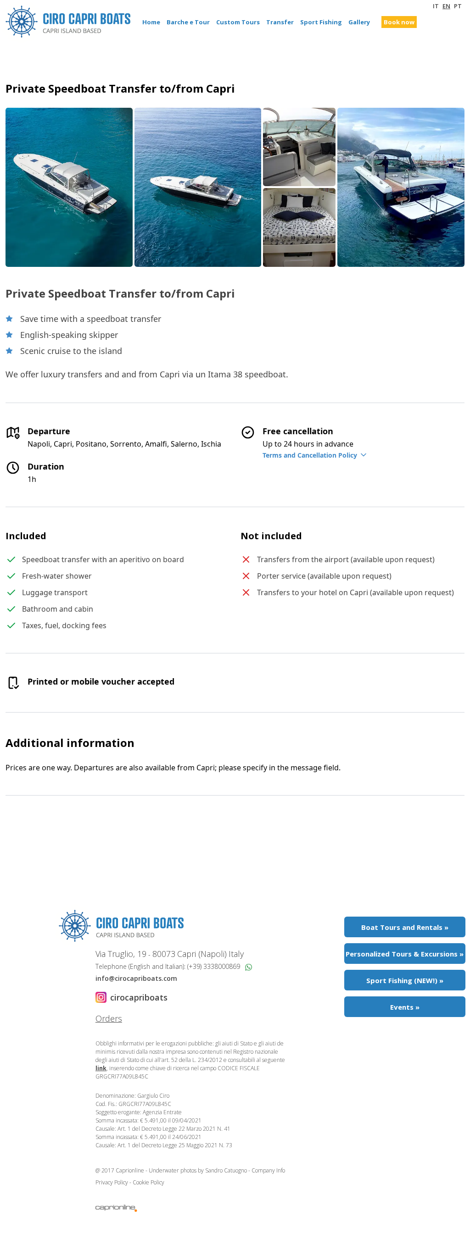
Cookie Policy (148, 1182)
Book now (399, 22)
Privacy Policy (112, 1182)
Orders (108, 1018)
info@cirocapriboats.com (136, 978)
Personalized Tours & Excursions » (405, 953)
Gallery (359, 22)
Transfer (280, 22)
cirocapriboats (139, 997)
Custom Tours (238, 22)
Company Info (268, 1170)
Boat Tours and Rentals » (404, 927)
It (436, 6)
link (100, 1068)
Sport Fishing (321, 22)
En (446, 6)
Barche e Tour (188, 22)
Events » (405, 1007)
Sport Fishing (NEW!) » (404, 980)
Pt (458, 6)
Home (151, 22)
